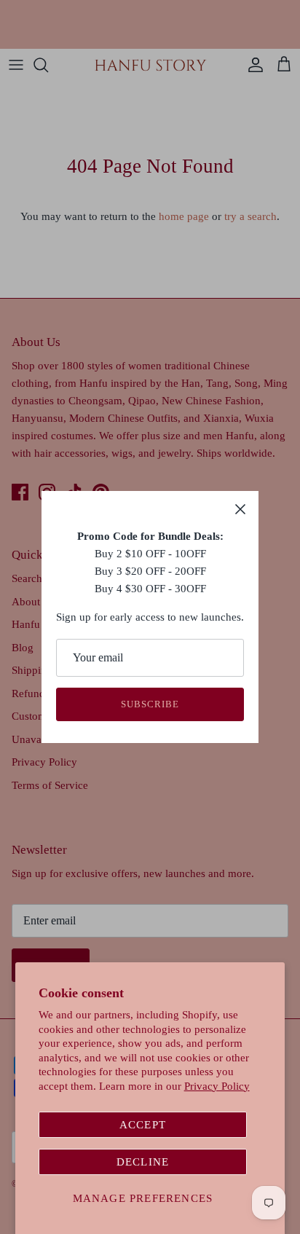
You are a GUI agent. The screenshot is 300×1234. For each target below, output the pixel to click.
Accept (142, 1125)
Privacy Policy (217, 1086)
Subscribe (150, 704)
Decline (143, 1162)
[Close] (240, 509)
